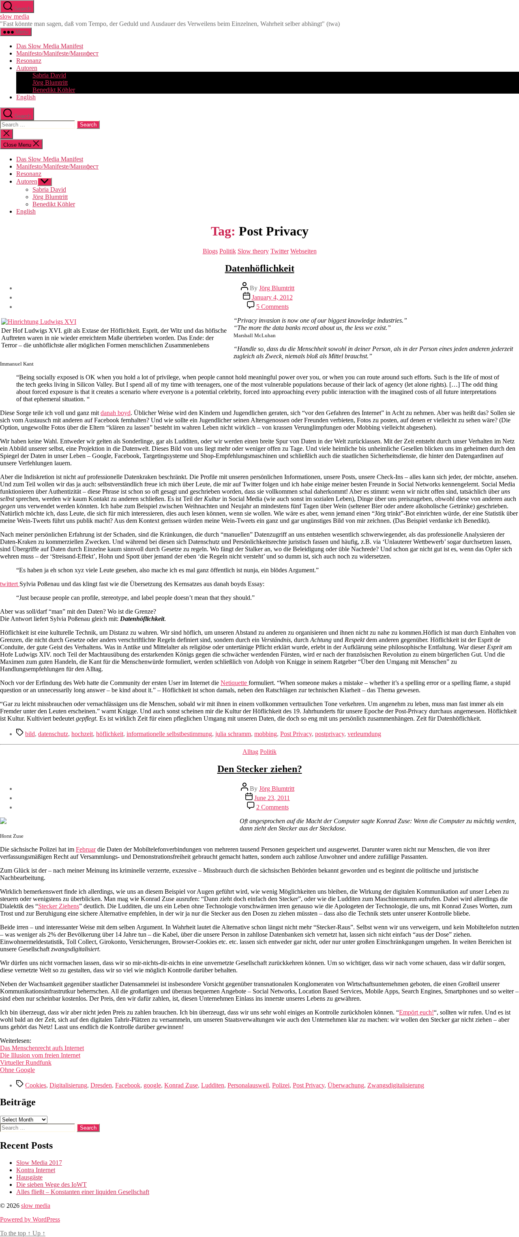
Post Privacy (296, 733)
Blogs (210, 251)
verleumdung (364, 733)
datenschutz (53, 733)
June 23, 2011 (272, 797)
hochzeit (82, 733)
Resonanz (28, 60)
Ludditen (212, 1085)
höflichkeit (109, 733)
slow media (14, 16)
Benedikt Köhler (53, 89)
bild (30, 733)
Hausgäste (29, 1177)
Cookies (35, 1085)
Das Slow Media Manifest (49, 46)
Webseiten (303, 251)
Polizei (281, 1085)
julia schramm (233, 733)
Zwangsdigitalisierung (395, 1085)
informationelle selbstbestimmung (169, 733)
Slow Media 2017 (39, 1162)
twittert (9, 583)
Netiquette (235, 682)
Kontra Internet (35, 1169)
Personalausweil (248, 1085)
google (152, 1085)
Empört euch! (416, 1012)
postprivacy (329, 733)
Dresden (101, 1085)
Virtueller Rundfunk (25, 1062)
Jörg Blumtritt (50, 82)
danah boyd (116, 412)
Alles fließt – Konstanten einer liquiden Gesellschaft (82, 1191)
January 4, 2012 (272, 297)
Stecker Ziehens (58, 906)
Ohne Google (17, 1069)
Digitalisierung (68, 1085)
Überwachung (346, 1085)
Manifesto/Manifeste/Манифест (57, 53)
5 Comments (272, 306)
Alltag (250, 751)
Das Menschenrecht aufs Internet (42, 1047)
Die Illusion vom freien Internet (40, 1055)
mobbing (265, 733)
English (26, 97)
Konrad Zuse (181, 1085)
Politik (227, 251)
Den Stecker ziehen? (259, 769)
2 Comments (272, 807)
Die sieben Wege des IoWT (51, 1184)
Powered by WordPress (30, 1219)
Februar (86, 849)
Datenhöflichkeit (259, 268)
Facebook (127, 1085)
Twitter (279, 251)
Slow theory (253, 251)
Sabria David (49, 75)
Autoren (26, 67)
